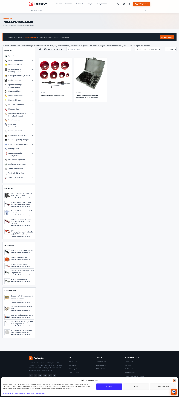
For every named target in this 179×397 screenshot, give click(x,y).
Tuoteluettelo (72, 361)
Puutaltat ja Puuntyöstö (17, 135)
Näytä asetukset (163, 387)
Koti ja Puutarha (14, 80)
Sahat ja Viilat (13, 149)
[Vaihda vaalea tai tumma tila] (129, 4)
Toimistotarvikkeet (15, 169)
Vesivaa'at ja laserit (15, 177)
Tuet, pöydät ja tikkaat (17, 173)
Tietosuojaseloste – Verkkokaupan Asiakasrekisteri (29, 393)
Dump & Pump (73, 373)
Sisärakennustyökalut (16, 160)
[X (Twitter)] (50, 375)
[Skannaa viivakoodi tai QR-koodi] (146, 10)
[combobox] (88, 10)
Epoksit (11, 56)
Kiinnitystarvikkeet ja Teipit (19, 76)
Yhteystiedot (102, 4)
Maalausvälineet (14, 91)
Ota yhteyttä (129, 361)
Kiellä (136, 387)
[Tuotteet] (123, 4)
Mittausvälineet (14, 100)
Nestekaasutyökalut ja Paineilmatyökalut (17, 114)
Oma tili (128, 365)
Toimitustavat (130, 373)
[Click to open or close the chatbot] (174, 392)
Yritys (90, 4)
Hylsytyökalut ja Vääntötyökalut (14, 70)
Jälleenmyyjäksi (73, 369)
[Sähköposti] (35, 375)
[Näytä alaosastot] (32, 56)
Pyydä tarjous (140, 4)
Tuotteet (68, 4)
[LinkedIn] (45, 375)
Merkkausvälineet (15, 96)
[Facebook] (40, 375)
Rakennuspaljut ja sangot (18, 140)
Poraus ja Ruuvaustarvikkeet (15, 125)
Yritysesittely (101, 361)
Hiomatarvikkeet (15, 65)
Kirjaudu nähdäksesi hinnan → (20, 198)
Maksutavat (129, 369)
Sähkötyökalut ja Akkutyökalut (15, 154)
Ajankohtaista (101, 365)
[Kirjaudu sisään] (118, 4)
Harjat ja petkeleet (15, 60)
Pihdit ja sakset (14, 120)
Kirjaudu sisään (166, 37)
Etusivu (59, 4)
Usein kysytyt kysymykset (134, 376)
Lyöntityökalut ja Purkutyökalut (15, 86)
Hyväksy (109, 387)
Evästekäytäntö (8, 393)
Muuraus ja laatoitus (16, 104)
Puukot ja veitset (15, 131)
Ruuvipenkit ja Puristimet (18, 144)
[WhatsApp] (31, 375)
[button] (175, 380)
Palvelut (79, 4)
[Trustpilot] (54, 375)
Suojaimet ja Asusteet (16, 164)
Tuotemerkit (72, 365)
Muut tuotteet (13, 109)
